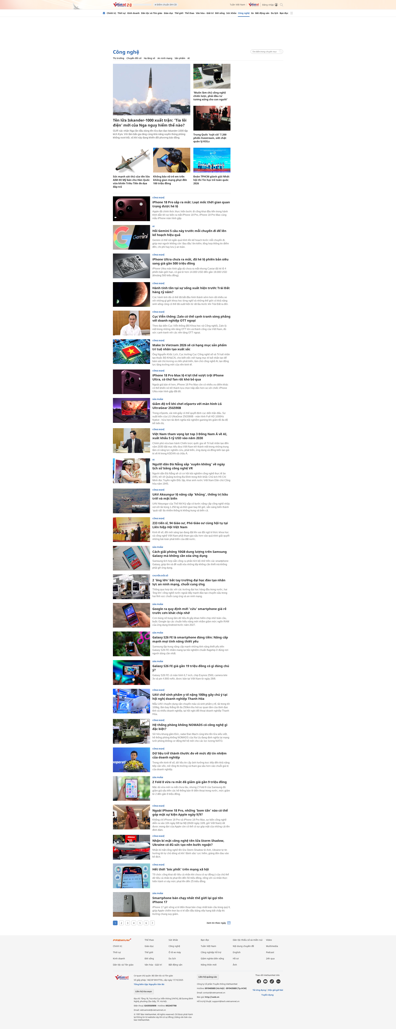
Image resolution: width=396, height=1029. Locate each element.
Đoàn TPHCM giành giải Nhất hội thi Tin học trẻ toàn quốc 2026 (211, 180)
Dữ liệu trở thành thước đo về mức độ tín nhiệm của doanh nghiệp (189, 755)
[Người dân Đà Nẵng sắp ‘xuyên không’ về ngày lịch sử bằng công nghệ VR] (131, 470)
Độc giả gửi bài (275, 990)
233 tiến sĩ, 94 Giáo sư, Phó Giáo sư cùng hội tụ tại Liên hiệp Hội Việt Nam (190, 525)
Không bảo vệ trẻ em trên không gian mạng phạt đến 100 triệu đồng (170, 180)
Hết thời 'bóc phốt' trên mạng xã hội (180, 869)
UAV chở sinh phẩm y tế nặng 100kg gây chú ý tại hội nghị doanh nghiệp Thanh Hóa (189, 697)
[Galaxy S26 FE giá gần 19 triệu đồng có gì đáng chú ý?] (131, 672)
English (237, 952)
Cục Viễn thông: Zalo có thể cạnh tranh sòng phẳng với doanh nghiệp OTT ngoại (191, 318)
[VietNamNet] (104, 13)
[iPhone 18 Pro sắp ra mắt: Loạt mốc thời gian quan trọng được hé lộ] (131, 208)
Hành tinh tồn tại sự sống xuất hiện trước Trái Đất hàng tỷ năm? (191, 290)
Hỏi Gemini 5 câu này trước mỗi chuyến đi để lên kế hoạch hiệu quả (189, 233)
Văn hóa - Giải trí (205, 13)
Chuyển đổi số (134, 58)
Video (269, 939)
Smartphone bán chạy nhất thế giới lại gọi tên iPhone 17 (187, 900)
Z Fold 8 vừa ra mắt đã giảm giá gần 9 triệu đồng (189, 782)
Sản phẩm (180, 58)
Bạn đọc (284, 13)
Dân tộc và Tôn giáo (151, 13)
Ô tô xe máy (175, 952)
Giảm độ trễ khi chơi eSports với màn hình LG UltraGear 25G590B (187, 406)
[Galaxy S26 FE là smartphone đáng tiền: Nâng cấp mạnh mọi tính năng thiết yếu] (131, 643)
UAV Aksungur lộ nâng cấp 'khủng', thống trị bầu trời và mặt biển (190, 496)
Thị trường (118, 58)
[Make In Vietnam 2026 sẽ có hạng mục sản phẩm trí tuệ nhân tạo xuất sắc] (131, 351)
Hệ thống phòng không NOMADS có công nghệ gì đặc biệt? (189, 727)
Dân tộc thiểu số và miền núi (248, 939)
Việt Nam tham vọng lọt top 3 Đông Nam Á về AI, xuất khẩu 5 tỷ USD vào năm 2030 (189, 436)
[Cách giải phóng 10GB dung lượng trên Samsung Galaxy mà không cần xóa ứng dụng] (131, 558)
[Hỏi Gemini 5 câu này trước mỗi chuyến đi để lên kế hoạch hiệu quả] (131, 237)
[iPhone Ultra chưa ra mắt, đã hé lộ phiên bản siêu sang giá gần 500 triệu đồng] (131, 265)
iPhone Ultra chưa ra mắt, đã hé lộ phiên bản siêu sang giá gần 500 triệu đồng (190, 261)
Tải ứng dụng (259, 990)
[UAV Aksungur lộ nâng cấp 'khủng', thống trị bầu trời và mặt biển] (131, 501)
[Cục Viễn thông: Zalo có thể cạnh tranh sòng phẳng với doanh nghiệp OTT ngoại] (131, 323)
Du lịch (274, 13)
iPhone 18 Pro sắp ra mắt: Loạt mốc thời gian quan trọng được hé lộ (191, 204)
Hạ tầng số (149, 58)
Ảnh (235, 964)
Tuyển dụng (267, 994)
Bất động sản (262, 13)
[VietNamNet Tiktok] (272, 982)
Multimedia (272, 946)
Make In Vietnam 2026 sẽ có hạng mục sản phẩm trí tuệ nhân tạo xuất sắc (189, 347)
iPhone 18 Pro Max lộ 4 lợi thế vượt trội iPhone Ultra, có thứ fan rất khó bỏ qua (188, 377)
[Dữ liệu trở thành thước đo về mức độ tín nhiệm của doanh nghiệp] (131, 759)
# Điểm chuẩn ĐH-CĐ (166, 4)
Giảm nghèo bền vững (212, 958)
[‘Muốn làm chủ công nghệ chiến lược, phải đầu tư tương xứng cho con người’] (211, 76)
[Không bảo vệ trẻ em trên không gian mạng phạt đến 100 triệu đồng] (171, 160)
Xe (252, 13)
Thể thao (189, 13)
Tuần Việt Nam (237, 4)
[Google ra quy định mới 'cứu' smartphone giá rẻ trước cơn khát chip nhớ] (131, 615)
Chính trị (111, 13)
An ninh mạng (164, 58)
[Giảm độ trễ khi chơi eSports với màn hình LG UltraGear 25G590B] (131, 410)
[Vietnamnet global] (253, 5)
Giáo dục (168, 13)
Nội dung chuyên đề (243, 946)
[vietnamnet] (122, 6)
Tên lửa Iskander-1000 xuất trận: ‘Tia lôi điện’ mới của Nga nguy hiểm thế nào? (149, 123)
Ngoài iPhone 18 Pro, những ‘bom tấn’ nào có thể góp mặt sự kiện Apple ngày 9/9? (190, 812)
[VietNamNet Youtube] (265, 982)
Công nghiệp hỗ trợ (211, 952)
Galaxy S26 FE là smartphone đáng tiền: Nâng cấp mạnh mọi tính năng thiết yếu (190, 639)
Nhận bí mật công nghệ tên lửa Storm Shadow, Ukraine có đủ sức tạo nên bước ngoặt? (188, 843)
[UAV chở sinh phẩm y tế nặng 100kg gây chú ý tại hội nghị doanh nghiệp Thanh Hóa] (131, 701)
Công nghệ (244, 13)
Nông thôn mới (209, 964)
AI (188, 58)
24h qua (270, 958)
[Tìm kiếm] (281, 4)
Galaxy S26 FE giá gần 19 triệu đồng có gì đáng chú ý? (190, 668)
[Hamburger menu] (291, 13)
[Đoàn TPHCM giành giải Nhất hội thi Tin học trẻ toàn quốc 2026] (211, 160)
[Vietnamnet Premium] (122, 941)
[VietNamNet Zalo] (278, 982)
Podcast (270, 952)
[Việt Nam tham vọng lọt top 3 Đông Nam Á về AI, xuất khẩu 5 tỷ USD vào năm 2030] (131, 440)
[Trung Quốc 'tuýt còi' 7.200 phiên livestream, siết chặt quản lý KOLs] (211, 118)
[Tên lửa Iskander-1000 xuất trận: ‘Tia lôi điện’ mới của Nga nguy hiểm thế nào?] (151, 89)
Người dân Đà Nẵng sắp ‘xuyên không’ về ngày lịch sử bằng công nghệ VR (188, 466)
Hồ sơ (236, 958)
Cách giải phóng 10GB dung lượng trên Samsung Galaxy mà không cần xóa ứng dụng (189, 554)
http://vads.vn (212, 997)
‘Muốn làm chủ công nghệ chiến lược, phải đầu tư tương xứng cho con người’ (210, 96)
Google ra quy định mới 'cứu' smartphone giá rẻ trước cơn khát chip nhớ (189, 611)
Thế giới (179, 13)
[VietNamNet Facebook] (259, 982)
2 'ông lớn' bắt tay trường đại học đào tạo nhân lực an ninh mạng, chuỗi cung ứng (188, 582)
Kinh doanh (133, 13)
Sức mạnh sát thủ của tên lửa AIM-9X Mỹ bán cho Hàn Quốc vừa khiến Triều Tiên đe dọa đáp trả (131, 181)
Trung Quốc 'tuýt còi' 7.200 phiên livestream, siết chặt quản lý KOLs (209, 138)
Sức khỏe (231, 13)
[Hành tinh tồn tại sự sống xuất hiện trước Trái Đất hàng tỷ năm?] (131, 294)
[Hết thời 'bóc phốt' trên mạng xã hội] (131, 875)
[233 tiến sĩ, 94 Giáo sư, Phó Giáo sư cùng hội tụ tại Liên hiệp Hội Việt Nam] (131, 529)
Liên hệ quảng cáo (207, 976)
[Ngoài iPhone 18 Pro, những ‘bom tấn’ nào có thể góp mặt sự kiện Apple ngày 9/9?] (131, 817)
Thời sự (122, 13)
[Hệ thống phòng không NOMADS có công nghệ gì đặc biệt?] (131, 731)
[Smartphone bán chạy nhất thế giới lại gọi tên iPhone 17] (131, 904)
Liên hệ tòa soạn (143, 991)
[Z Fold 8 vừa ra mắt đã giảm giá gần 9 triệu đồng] (131, 788)
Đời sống (220, 13)
